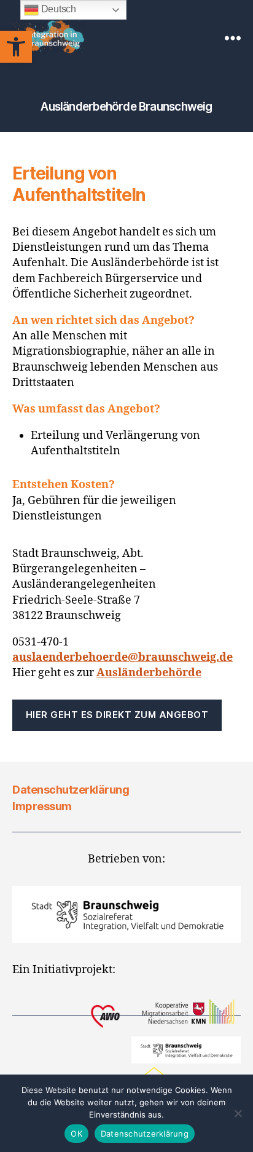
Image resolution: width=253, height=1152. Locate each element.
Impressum (42, 806)
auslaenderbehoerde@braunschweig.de (122, 657)
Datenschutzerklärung (70, 789)
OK (76, 1133)
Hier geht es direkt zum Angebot (117, 714)
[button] (16, 47)
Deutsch (57, 9)
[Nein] (238, 1113)
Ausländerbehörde (148, 673)
